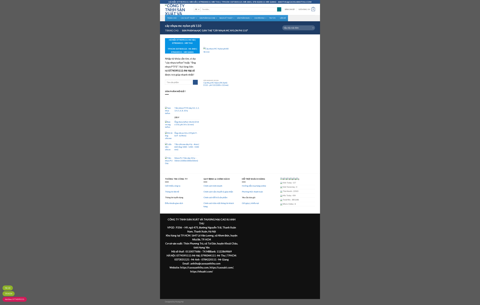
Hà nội (7, 288)
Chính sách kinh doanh (213, 186)
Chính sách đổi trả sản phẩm (215, 197)
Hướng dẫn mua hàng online (254, 186)
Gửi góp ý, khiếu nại (250, 203)
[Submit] (279, 9)
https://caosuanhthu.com (194, 267)
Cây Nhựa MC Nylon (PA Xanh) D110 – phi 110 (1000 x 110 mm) (215, 84)
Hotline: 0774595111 (14, 299)
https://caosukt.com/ (221, 267)
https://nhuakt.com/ (201, 271)
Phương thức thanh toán (252, 191)
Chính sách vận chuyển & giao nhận (218, 191)
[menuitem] (172, 18)
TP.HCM (8, 293)
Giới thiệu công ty (172, 186)
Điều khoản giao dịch (174, 203)
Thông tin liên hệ (172, 191)
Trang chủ (172, 30)
